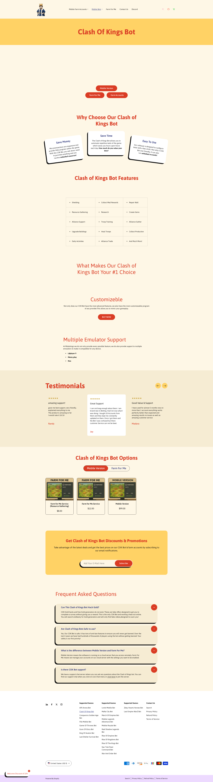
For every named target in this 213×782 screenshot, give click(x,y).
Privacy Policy (151, 711)
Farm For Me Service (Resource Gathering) (59, 505)
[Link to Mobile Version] (122, 489)
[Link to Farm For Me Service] (91, 489)
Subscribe (123, 563)
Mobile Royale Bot (109, 725)
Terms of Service (152, 719)
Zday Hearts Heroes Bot (133, 708)
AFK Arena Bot (85, 708)
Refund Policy (151, 715)
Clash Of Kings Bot (86, 711)
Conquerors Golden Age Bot (88, 716)
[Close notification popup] (29, 771)
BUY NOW (106, 317)
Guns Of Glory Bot (86, 729)
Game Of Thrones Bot (87, 725)
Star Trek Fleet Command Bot (107, 748)
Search (149, 708)
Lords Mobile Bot (108, 708)
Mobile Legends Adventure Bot (108, 720)
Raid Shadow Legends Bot (110, 730)
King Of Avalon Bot (86, 733)
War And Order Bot (109, 753)
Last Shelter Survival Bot (89, 737)
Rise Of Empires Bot (109, 736)
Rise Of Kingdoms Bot (110, 739)
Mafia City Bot (107, 711)
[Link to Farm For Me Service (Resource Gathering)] (59, 489)
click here (111, 677)
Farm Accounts (117, 95)
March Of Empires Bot (110, 715)
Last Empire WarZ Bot (132, 711)
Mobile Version (106, 88)
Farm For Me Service (91, 504)
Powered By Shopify (52, 778)
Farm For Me (94, 95)
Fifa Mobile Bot (85, 722)
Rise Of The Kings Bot (110, 743)
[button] (78, 9)
